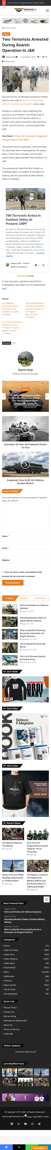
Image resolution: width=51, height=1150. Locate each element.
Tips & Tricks (9, 989)
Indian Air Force (11, 950)
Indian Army (9, 954)
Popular (9, 598)
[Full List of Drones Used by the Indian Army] (10, 660)
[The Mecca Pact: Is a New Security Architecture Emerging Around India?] (9, 1072)
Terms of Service (11, 1029)
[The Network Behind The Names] (13, 834)
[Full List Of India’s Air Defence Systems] (10, 609)
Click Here (21, 276)
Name (5, 536)
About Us (8, 1025)
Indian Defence (11, 959)
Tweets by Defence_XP (25, 1052)
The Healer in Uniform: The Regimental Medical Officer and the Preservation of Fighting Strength (37, 881)
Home (7, 28)
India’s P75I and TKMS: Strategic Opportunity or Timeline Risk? (13, 878)
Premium (8, 981)
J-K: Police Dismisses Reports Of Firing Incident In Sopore (12, 325)
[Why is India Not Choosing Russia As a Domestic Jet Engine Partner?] (10, 634)
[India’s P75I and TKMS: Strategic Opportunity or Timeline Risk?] (13, 866)
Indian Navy (9, 963)
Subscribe (8, 1034)
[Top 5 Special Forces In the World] (10, 647)
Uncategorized (10, 994)
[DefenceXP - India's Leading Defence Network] (25, 10)
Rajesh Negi (10, 57)
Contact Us (9, 1012)
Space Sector (10, 985)
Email (5, 548)
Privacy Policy (10, 1007)
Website (5, 560)
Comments (39, 598)
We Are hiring (10, 1016)
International (9, 967)
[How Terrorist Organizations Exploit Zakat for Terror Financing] (38, 834)
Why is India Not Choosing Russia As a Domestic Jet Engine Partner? (32, 633)
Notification (9, 976)
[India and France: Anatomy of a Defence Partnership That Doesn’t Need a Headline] (25, 1072)
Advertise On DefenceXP (15, 1021)
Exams (7, 946)
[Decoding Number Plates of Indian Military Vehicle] (10, 621)
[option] (25, 396)
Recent (23, 598)
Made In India (43, 1116)
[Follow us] (46, 899)
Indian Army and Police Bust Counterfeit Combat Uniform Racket (25, 399)
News (13, 28)
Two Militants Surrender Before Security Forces (10, 306)
